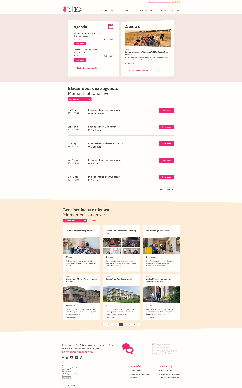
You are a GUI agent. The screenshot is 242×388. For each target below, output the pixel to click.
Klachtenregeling (67, 376)
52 (108, 324)
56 (125, 324)
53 (112, 324)
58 (134, 324)
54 (117, 324)
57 (130, 324)
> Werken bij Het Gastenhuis (169, 374)
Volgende (169, 189)
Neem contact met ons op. (77, 351)
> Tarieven (133, 377)
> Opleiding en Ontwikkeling (169, 377)
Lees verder (129, 63)
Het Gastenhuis (158, 350)
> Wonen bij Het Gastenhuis (140, 374)
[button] (80, 43)
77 (138, 324)
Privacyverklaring (67, 378)
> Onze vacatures (165, 370)
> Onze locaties (135, 370)
